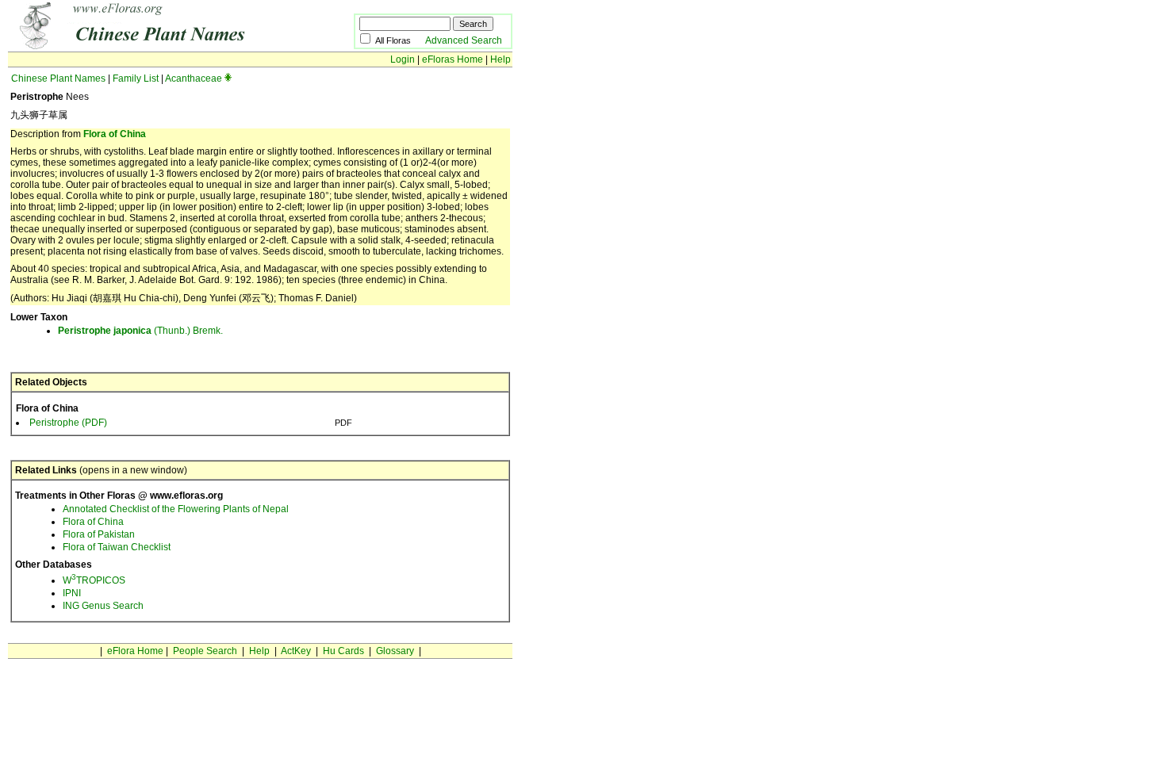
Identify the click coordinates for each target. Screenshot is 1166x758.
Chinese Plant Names (58, 78)
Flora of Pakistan (99, 534)
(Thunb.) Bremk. (140, 330)
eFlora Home (135, 651)
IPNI (72, 593)
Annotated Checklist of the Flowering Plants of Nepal (176, 509)
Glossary (395, 651)
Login (402, 59)
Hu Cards (343, 651)
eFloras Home (452, 59)
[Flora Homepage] (156, 46)
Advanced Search (463, 40)
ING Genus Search (103, 605)
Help (500, 59)
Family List (136, 78)
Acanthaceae (193, 78)
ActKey (296, 651)
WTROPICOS (94, 580)
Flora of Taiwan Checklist (117, 547)
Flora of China (114, 134)
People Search (205, 651)
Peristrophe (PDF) (68, 422)
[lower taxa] (228, 78)
